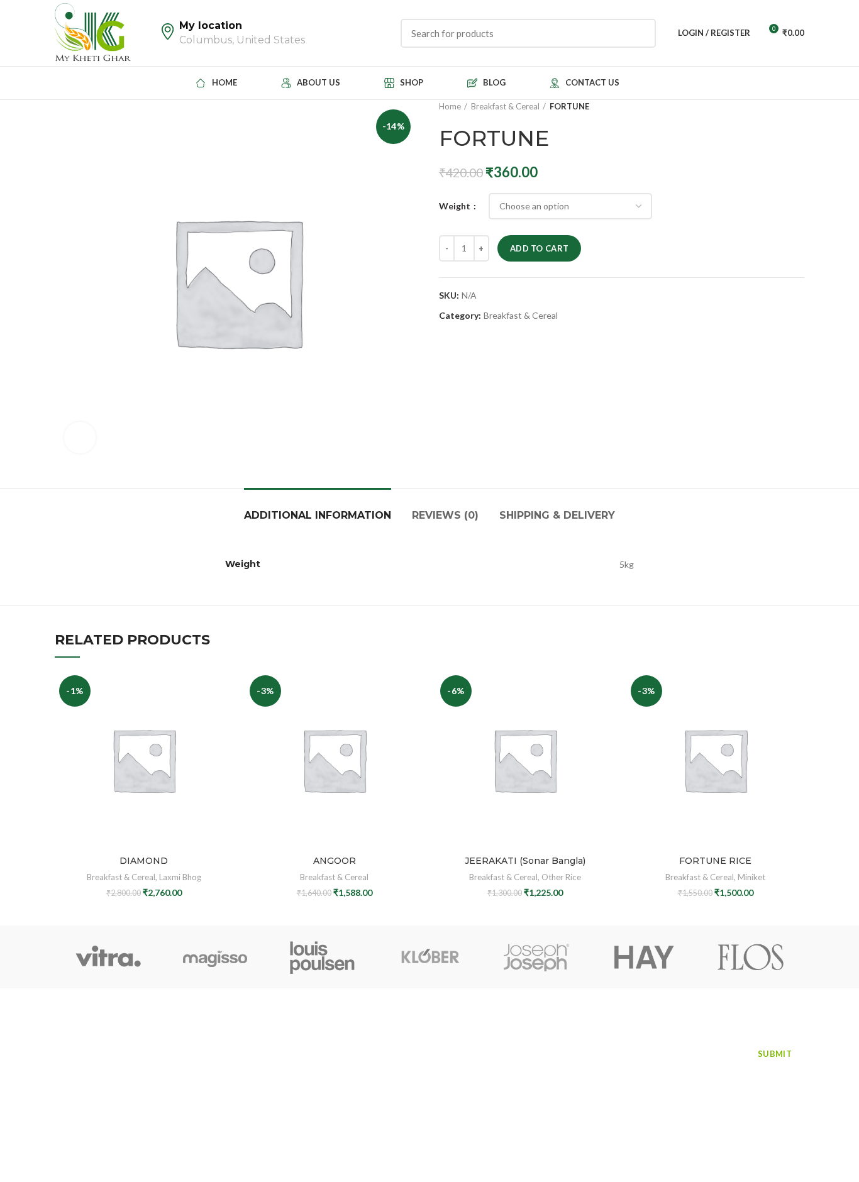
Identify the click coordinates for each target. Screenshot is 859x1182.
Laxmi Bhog (180, 877)
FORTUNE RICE (715, 860)
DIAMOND (143, 860)
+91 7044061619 (387, 1050)
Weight (455, 206)
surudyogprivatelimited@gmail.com (428, 1080)
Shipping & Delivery (557, 515)
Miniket (751, 877)
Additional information (317, 515)
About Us (193, 1046)
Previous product (773, 106)
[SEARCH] (639, 33)
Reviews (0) (445, 515)
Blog (183, 1068)
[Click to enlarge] (80, 437)
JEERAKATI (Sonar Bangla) (525, 860)
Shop (66, 1068)
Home (450, 106)
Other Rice (561, 877)
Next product (798, 106)
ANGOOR (334, 860)
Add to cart (539, 248)
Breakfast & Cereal (505, 106)
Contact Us (79, 1091)
